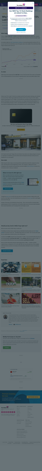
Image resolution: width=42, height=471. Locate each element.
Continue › (21, 29)
